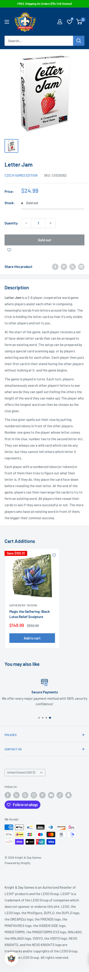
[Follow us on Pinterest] (42, 795)
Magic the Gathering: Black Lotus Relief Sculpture (29, 614)
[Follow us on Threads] (25, 795)
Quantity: (11, 223)
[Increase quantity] (50, 223)
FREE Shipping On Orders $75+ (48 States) (44, 3)
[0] (79, 21)
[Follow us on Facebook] (8, 795)
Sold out (44, 240)
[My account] (60, 21)
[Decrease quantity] (26, 223)
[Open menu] (7, 22)
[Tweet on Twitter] (72, 266)
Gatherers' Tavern (23, 605)
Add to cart (32, 638)
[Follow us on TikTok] (60, 795)
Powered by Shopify (17, 863)
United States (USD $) (21, 772)
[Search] (78, 41)
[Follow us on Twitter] (16, 795)
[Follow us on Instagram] (34, 795)
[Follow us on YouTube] (51, 795)
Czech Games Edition (21, 175)
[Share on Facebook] (55, 266)
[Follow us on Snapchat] (68, 795)
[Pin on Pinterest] (64, 266)
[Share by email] (81, 266)
